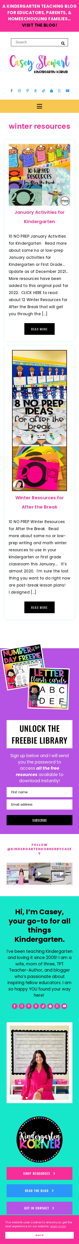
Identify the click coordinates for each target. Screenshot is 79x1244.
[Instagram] (19, 91)
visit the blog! (39, 25)
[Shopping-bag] (51, 91)
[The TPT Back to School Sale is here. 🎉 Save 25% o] (61, 874)
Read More (39, 329)
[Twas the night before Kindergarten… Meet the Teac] (18, 874)
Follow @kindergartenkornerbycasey (39, 849)
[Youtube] (67, 91)
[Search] (63, 43)
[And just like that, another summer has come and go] (39, 874)
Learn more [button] (58, 1226)
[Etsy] (59, 91)
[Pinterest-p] (27, 91)
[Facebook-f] (11, 91)
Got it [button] (39, 1235)
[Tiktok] (43, 91)
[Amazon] (35, 91)
